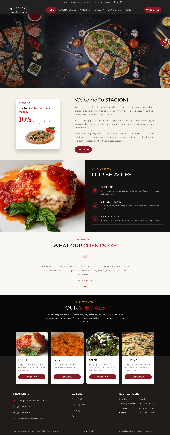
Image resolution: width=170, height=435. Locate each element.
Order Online (152, 10)
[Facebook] (115, 2)
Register (92, 431)
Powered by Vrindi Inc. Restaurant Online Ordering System (37, 431)
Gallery (99, 10)
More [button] (128, 10)
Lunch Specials (67, 10)
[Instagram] (121, 2)
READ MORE (83, 149)
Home (51, 10)
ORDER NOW (31, 377)
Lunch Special (78, 405)
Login (84, 431)
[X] (118, 2)
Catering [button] (85, 10)
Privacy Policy (122, 431)
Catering (76, 410)
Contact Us (114, 10)
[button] (84, 85)
